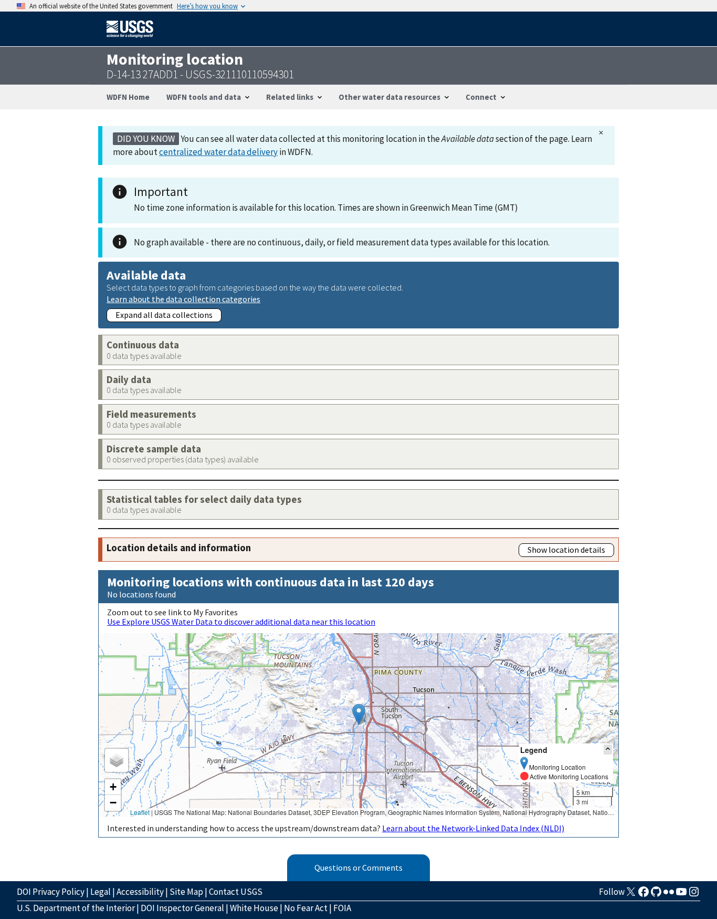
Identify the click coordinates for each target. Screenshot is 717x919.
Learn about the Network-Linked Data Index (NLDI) (473, 828)
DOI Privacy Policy (51, 891)
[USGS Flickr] (668, 895)
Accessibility (140, 891)
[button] (358, 714)
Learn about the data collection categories (183, 299)
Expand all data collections (164, 314)
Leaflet (140, 812)
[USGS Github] (656, 895)
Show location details (566, 549)
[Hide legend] (608, 750)
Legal (100, 891)
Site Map (186, 891)
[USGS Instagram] (694, 895)
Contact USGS (235, 891)
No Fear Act (306, 908)
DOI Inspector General (182, 908)
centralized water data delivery (218, 152)
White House (254, 908)
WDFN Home (128, 97)
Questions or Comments (358, 867)
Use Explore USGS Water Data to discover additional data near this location (241, 621)
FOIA (342, 908)
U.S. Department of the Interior (76, 908)
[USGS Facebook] (643, 895)
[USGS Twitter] (631, 895)
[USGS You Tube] (681, 895)
